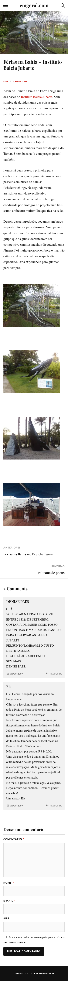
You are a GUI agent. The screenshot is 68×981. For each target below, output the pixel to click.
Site (6, 918)
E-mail (9, 900)
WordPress (46, 973)
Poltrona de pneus (51, 573)
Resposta (56, 674)
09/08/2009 (20, 81)
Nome (8, 882)
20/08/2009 (16, 674)
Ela (5, 81)
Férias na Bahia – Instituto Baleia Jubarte (32, 64)
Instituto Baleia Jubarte (36, 96)
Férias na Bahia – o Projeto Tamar (28, 554)
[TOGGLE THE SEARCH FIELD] (62, 5)
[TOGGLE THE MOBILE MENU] (5, 5)
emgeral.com (34, 5)
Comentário (13, 839)
